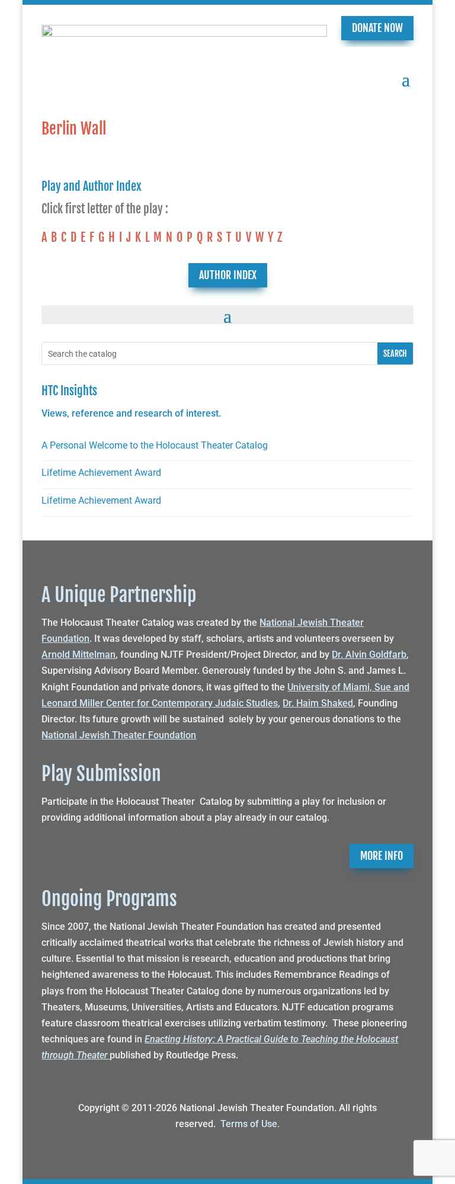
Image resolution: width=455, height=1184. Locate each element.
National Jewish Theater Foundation (118, 735)
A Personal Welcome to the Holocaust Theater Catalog (154, 445)
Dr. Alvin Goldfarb (369, 654)
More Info (381, 855)
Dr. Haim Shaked (318, 703)
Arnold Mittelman (78, 654)
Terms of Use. (250, 1123)
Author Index (228, 274)
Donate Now (377, 27)
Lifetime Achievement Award (101, 472)
